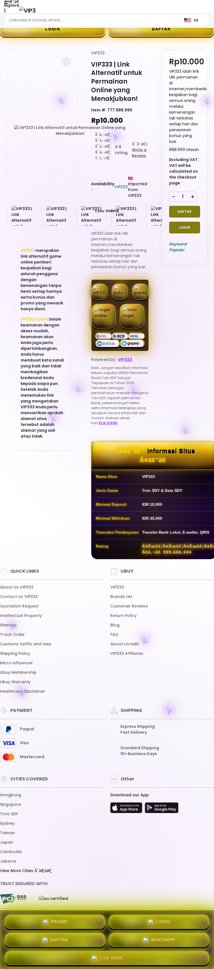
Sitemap (8, 625)
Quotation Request (19, 606)
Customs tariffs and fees (25, 644)
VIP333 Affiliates (126, 653)
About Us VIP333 (16, 587)
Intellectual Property (21, 615)
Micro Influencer (16, 663)
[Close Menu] (4, 11)
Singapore (10, 804)
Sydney (7, 823)
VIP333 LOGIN (34, 319)
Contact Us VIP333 (19, 596)
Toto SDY (9, 814)
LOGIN (52, 28)
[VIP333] (27, 10)
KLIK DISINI (108, 423)
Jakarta (8, 861)
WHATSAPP (163, 940)
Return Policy (123, 615)
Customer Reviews (129, 606)
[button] (66, 61)
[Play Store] (161, 809)
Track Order (12, 634)
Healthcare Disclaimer (22, 691)
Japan (6, 842)
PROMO (59, 921)
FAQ (114, 634)
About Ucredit (124, 644)
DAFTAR (161, 28)
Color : (107, 211)
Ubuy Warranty (15, 682)
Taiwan (7, 833)
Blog (115, 625)
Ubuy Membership (18, 672)
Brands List (121, 596)
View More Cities (17, 870)
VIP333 (28, 250)
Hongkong (10, 795)
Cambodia (11, 852)
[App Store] (127, 809)
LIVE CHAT (111, 958)
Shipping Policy (15, 653)
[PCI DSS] (13, 899)
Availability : (102, 186)
